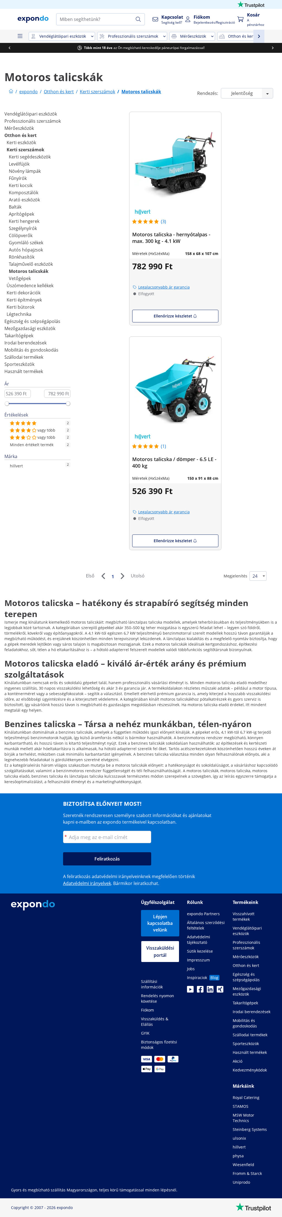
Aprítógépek (21, 214)
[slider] (7, 403)
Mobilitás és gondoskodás (31, 350)
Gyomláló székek (26, 243)
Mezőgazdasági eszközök (29, 328)
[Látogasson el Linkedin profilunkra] (210, 991)
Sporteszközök (19, 364)
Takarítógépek (18, 336)
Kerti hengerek (24, 221)
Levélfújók (19, 164)
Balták (15, 207)
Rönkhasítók (21, 257)
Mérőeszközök (19, 128)
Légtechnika (19, 314)
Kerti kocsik (20, 185)
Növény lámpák (25, 171)
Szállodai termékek (23, 357)
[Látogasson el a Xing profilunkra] (220, 991)
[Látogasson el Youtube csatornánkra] (190, 991)
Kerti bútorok (20, 307)
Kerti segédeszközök (30, 157)
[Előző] (103, 576)
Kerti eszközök (21, 142)
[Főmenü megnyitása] (20, 36)
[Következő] (122, 576)
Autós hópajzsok (26, 250)
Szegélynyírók (23, 228)
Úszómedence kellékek (30, 286)
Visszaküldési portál (160, 951)
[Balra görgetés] (9, 48)
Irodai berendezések (25, 343)
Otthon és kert (20, 135)
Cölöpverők (20, 235)
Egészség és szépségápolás (32, 321)
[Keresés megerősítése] (138, 19)
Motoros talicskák (28, 271)
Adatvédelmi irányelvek (87, 883)
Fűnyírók (18, 178)
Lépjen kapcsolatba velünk (160, 923)
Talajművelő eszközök (31, 264)
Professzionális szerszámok (32, 121)
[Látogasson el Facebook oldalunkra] (200, 991)
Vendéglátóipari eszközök (30, 114)
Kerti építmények (24, 300)
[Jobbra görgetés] (272, 48)
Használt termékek (23, 371)
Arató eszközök (24, 200)
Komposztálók (23, 193)
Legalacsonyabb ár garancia (164, 287)
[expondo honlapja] (11, 92)
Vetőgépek (20, 278)
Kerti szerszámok (25, 150)
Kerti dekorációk (23, 293)
